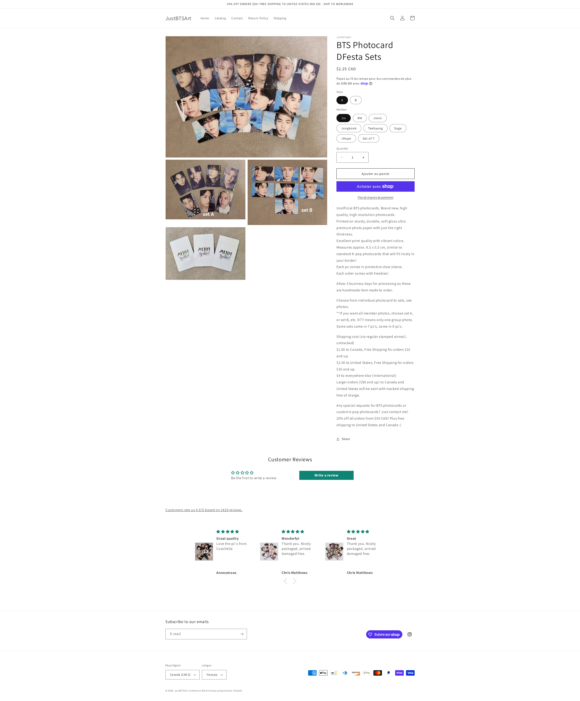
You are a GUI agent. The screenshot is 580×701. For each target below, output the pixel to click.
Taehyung (375, 128)
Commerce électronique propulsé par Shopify (215, 690)
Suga (398, 128)
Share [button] (346, 439)
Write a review (326, 475)
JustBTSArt (181, 690)
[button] (392, 18)
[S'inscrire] (242, 634)
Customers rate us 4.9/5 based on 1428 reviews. (204, 510)
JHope (346, 138)
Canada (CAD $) (180, 675)
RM (360, 118)
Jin (343, 118)
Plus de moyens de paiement (375, 197)
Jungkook (349, 128)
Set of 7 (369, 138)
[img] (234, 531)
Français (212, 675)
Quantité (342, 148)
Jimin (377, 118)
